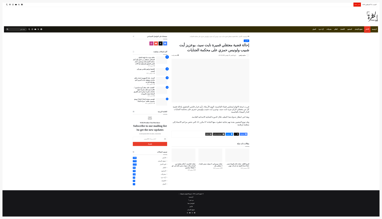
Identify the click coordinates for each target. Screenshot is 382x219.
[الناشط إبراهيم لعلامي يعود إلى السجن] (161, 72)
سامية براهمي (242, 55)
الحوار (314, 29)
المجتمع (350, 29)
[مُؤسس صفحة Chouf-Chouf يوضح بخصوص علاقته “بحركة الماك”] (161, 102)
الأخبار (367, 29)
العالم (336, 29)
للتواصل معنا (191, 203)
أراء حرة (321, 29)
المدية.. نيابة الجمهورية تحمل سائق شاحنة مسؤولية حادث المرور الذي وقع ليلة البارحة (144, 80)
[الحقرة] (372, 16)
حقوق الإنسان (359, 29)
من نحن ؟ (191, 200)
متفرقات (329, 29)
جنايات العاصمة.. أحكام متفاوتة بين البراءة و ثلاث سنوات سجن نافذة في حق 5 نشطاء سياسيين (183, 165)
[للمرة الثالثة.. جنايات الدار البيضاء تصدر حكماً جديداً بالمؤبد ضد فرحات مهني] (237, 155)
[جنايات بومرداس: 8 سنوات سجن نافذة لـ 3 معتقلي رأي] (210, 155)
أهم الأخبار (163, 164)
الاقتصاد (342, 29)
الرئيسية (374, 29)
